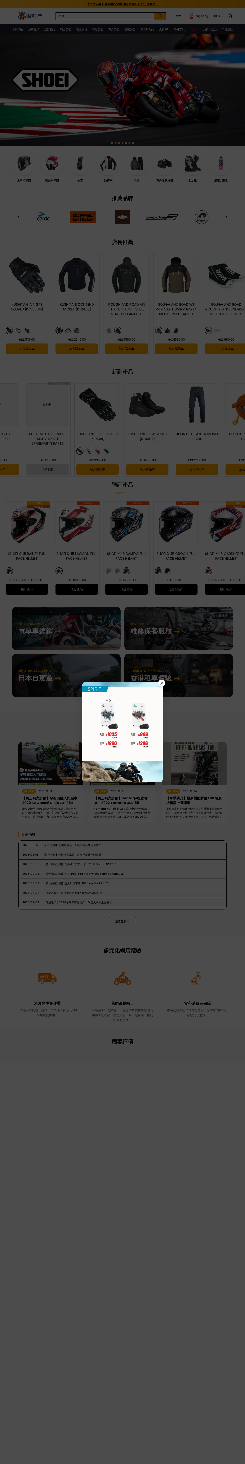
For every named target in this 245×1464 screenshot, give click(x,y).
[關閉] (161, 683)
